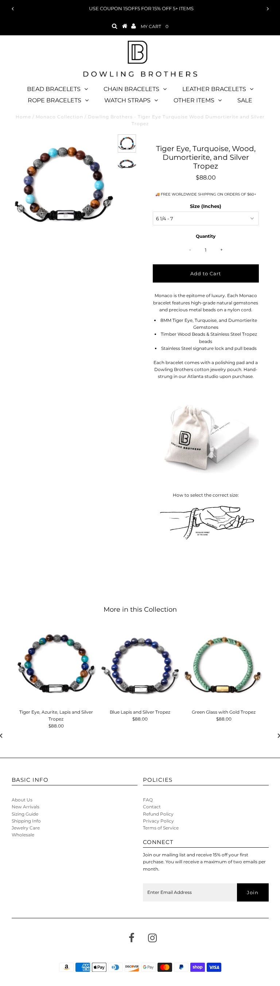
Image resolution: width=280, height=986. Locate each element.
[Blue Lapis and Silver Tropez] (140, 666)
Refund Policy (158, 814)
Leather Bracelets (214, 89)
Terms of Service (161, 828)
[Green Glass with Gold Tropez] (224, 666)
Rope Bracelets (54, 100)
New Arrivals (25, 806)
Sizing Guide (25, 814)
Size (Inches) (205, 206)
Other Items (194, 100)
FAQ (148, 799)
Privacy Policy (158, 821)
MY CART (154, 26)
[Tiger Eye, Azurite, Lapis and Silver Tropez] (56, 666)
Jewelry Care (26, 828)
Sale (244, 100)
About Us (22, 799)
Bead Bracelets (54, 89)
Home (23, 116)
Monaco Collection (59, 116)
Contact (152, 806)
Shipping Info (26, 821)
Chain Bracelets (131, 89)
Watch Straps (127, 100)
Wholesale (23, 834)
